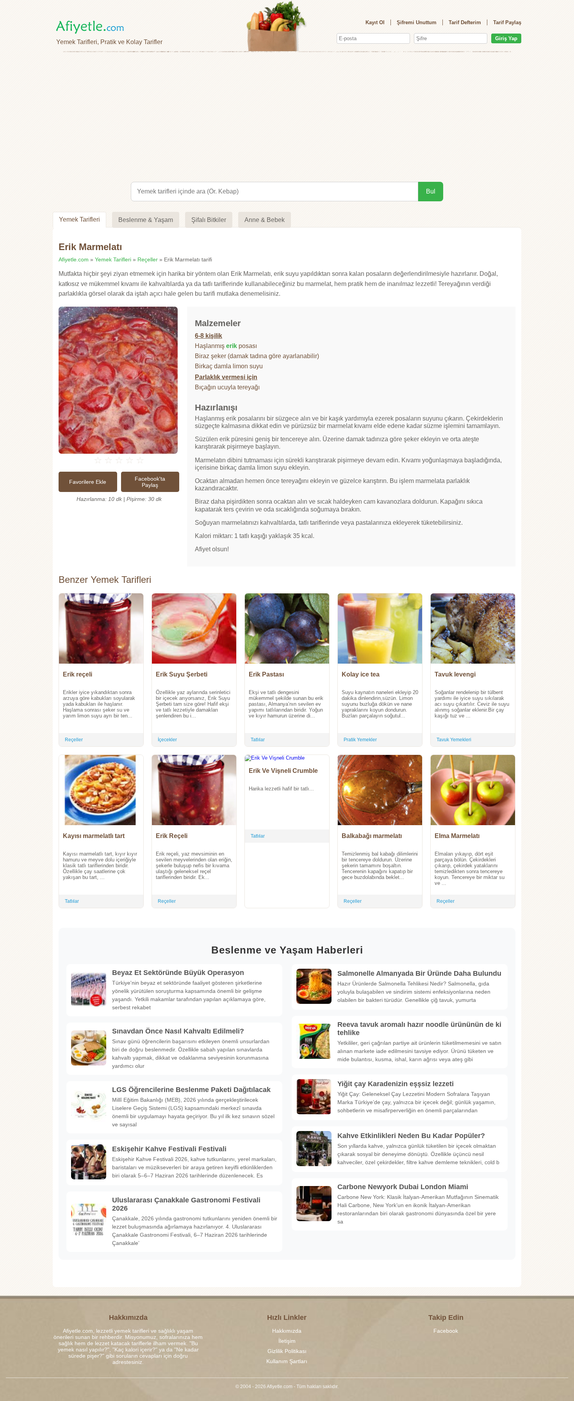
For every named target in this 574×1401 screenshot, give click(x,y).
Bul (430, 191)
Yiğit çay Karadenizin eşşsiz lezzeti (395, 1084)
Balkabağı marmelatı (372, 836)
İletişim (287, 1341)
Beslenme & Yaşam (145, 220)
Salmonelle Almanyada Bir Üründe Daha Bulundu (419, 973)
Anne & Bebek (264, 220)
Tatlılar (258, 739)
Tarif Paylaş (507, 22)
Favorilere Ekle (87, 482)
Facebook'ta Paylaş (150, 482)
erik (231, 346)
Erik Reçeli (171, 836)
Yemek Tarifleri (79, 219)
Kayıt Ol (375, 22)
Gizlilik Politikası (287, 1351)
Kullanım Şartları (286, 1361)
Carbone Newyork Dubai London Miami (402, 1187)
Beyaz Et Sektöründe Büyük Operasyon (178, 973)
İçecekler (167, 739)
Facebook (445, 1331)
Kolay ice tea (361, 674)
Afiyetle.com (74, 259)
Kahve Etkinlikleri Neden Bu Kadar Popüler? (411, 1136)
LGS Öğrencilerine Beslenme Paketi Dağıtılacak (191, 1090)
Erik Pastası (266, 674)
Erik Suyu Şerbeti (181, 674)
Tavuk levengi (455, 674)
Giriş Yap (506, 38)
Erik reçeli (77, 674)
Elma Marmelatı (457, 836)
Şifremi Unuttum (417, 22)
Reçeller (147, 259)
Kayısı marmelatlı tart (94, 836)
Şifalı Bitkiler (208, 220)
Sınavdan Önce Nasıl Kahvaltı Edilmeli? (178, 1031)
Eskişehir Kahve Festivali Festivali (169, 1149)
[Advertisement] (287, 115)
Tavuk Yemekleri (454, 739)
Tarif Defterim (465, 22)
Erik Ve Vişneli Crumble (283, 770)
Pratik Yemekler (360, 739)
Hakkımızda (286, 1331)
